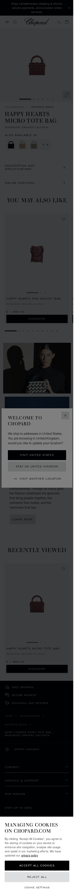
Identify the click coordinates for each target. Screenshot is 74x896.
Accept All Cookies (37, 865)
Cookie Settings (37, 887)
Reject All (37, 877)
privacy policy (29, 855)
